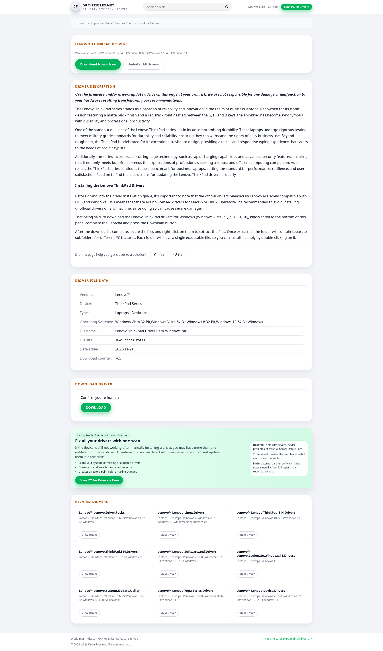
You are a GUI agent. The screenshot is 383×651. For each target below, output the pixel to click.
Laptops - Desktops (99, 23)
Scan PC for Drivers (296, 6)
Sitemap (133, 639)
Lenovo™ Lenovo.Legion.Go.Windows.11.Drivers (265, 553)
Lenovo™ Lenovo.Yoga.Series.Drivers (185, 590)
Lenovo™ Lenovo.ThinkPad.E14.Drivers (265, 512)
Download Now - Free (98, 64)
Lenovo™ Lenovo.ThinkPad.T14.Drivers (108, 551)
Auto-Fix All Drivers (144, 64)
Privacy (90, 639)
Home (79, 23)
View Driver (89, 535)
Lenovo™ (122, 294)
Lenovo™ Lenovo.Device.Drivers (260, 590)
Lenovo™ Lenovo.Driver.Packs (102, 512)
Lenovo (120, 23)
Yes (161, 254)
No (180, 254)
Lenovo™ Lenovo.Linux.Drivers (181, 512)
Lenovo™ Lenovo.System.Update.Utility (109, 590)
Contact (273, 7)
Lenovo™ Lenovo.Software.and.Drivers (187, 551)
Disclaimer (77, 639)
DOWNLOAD (96, 407)
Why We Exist (256, 7)
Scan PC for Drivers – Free (99, 480)
